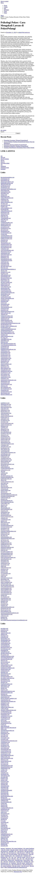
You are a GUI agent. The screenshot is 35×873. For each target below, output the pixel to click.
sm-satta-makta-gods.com (7, 585)
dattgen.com (4, 521)
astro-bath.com (4, 483)
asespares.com (4, 510)
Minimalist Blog (18, 871)
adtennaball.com (5, 686)
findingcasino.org (5, 285)
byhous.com (4, 832)
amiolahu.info (4, 784)
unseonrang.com (5, 264)
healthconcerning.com (6, 238)
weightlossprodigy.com (7, 222)
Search (2, 131)
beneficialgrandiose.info (7, 796)
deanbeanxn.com (5, 196)
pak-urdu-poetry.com (6, 266)
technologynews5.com (6, 578)
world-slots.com (5, 200)
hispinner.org (4, 694)
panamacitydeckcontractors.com (9, 740)
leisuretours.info (5, 256)
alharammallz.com (5, 508)
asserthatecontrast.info (6, 790)
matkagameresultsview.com (8, 691)
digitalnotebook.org (6, 225)
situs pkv (13, 858)
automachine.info (5, 288)
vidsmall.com (4, 314)
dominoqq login (5, 167)
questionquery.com (5, 754)
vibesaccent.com (5, 414)
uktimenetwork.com (6, 404)
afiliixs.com (4, 506)
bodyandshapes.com (6, 611)
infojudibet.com (5, 193)
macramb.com (4, 736)
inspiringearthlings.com (7, 553)
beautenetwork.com (6, 608)
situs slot (3, 157)
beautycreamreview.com (7, 516)
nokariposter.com (5, 697)
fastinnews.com (5, 365)
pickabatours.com (5, 187)
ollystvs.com (4, 270)
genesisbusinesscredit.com (7, 730)
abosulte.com (4, 602)
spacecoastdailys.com (6, 589)
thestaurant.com (5, 348)
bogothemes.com (5, 448)
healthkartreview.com (6, 544)
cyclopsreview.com (5, 519)
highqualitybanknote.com (7, 547)
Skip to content (4, 1)
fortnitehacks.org (5, 809)
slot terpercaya (4, 851)
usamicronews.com (5, 377)
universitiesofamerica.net (7, 657)
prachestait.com (5, 774)
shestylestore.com (5, 393)
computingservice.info (6, 260)
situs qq (3, 161)
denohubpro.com (5, 279)
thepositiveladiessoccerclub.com (9, 494)
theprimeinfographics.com (7, 332)
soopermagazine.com (6, 588)
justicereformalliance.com (7, 443)
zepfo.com (3, 576)
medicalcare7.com (5, 685)
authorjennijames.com (6, 487)
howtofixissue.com (5, 649)
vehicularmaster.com (6, 413)
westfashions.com (5, 742)
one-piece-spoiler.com (6, 282)
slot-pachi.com (4, 229)
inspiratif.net (4, 631)
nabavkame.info (5, 837)
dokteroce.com (4, 759)
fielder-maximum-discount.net (8, 727)
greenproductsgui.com (6, 237)
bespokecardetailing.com (7, 477)
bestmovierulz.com (5, 438)
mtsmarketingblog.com (6, 767)
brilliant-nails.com (5, 756)
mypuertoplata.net (5, 646)
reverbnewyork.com (6, 433)
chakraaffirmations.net (6, 211)
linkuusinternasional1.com (7, 464)
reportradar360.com (6, 749)
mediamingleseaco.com (7, 765)
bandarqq (3, 169)
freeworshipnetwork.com (7, 502)
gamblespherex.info (6, 297)
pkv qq (28, 857)
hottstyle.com (4, 550)
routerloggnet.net (5, 670)
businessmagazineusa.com (7, 311)
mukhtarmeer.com (5, 563)
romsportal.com (5, 390)
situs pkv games (5, 850)
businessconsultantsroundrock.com (9, 613)
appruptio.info (4, 845)
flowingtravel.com (5, 681)
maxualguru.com (5, 227)
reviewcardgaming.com (7, 321)
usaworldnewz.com (6, 405)
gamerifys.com (4, 630)
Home (5, 5)
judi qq (2, 160)
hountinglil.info (5, 209)
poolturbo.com (4, 772)
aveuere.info (4, 234)
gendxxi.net (4, 302)
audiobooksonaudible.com (7, 607)
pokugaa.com (4, 385)
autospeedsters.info (5, 289)
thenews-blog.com (5, 580)
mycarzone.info (5, 305)
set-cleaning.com (5, 596)
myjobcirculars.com (6, 666)
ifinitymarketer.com (6, 368)
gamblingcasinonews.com (7, 656)
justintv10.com (4, 762)
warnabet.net (4, 825)
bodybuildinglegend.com (7, 755)
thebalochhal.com (5, 411)
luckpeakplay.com (5, 375)
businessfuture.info (5, 192)
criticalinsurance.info (6, 695)
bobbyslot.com (4, 216)
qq (9, 863)
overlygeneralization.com (7, 250)
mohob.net (3, 221)
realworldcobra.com (6, 286)
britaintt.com (4, 617)
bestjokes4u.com (5, 212)
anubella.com (4, 605)
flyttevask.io (4, 831)
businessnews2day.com (7, 316)
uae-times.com (4, 628)
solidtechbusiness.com (6, 320)
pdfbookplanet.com (6, 275)
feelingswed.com (5, 534)
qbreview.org (4, 660)
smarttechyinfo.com (6, 224)
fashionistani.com (5, 532)
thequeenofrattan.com (6, 278)
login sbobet (26, 860)
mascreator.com (5, 560)
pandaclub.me (4, 829)
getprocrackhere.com (6, 364)
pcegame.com (4, 570)
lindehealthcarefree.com (7, 183)
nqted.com (3, 566)
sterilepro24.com (5, 318)
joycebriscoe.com (5, 420)
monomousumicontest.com (7, 292)
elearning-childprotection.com (8, 710)
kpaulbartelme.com (5, 327)
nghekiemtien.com (5, 768)
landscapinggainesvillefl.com (8, 557)
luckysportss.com (5, 374)
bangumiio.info (4, 793)
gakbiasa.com (4, 838)
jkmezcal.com (4, 342)
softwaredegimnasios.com (7, 586)
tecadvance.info (5, 781)
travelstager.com (5, 745)
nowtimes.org (4, 815)
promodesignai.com (6, 598)
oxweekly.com (4, 739)
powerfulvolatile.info (6, 802)
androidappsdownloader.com (8, 701)
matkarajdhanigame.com (7, 197)
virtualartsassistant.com (6, 330)
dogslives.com (4, 273)
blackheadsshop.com (6, 324)
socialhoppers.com (5, 717)
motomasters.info (5, 304)
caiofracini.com (5, 262)
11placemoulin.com (6, 218)
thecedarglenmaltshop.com (7, 177)
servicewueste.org (5, 662)
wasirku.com (4, 770)
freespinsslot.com (5, 231)
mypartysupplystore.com (7, 423)
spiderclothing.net (5, 467)
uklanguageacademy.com (7, 181)
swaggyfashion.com (6, 751)
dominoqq (3, 166)
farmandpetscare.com (6, 259)
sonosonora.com (5, 462)
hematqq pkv (27, 861)
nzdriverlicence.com (6, 567)
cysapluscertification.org (7, 807)
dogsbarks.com (4, 524)
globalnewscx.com (5, 272)
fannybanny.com (5, 367)
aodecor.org (4, 812)
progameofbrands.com (6, 659)
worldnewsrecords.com (7, 317)
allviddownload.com (6, 653)
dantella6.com (4, 672)
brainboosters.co (5, 417)
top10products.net (5, 186)
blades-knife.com (5, 281)
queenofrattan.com (5, 276)
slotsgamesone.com (6, 673)
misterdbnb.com (5, 340)
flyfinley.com (4, 206)
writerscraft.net (4, 708)
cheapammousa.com (6, 493)
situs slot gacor (21, 852)
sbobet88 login (19, 860)
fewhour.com (4, 241)
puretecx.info (4, 780)
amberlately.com (5, 419)
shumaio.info (4, 805)
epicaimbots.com (5, 528)
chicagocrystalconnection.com (8, 841)
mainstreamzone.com (6, 246)
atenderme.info (4, 791)
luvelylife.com (4, 735)
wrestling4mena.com (6, 711)
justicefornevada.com (6, 254)
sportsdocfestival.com (6, 391)
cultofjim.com (4, 427)
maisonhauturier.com (6, 559)
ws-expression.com (5, 573)
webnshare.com (5, 248)
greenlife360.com (5, 641)
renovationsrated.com (6, 592)
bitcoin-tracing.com (6, 610)
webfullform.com (5, 651)
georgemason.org (5, 178)
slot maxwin (20, 851)
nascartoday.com (5, 564)
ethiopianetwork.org (6, 251)
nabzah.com (4, 688)
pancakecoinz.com (5, 205)
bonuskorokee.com (5, 355)
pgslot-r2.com (4, 572)
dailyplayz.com (4, 362)
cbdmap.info (4, 195)
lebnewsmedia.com (5, 461)
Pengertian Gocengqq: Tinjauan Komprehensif (16, 140)
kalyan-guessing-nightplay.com (9, 698)
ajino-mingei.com (5, 449)
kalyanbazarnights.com (6, 676)
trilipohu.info (4, 844)
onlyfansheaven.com (6, 723)
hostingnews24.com (6, 548)
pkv (2, 156)
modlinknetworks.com (6, 371)
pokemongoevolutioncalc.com (8, 380)
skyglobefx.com (5, 295)
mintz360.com (4, 219)
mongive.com (4, 689)
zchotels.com (4, 575)
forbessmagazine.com (6, 537)
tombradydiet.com (5, 455)
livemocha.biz (4, 818)
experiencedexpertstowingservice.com (10, 323)
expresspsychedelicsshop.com (8, 531)
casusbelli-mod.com (6, 458)
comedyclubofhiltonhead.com (8, 329)
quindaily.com (4, 601)
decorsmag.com (5, 654)
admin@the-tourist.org (24, 32)
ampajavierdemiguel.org (7, 416)
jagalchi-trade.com (5, 439)
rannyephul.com (5, 748)
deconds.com (4, 618)
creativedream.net (5, 719)
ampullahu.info (4, 787)
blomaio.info (4, 797)
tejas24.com (4, 771)
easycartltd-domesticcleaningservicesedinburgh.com (14, 620)
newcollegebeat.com (6, 432)
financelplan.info (5, 190)
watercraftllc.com (5, 503)
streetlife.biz (4, 819)
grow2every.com (5, 541)
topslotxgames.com (5, 669)
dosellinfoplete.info (5, 799)
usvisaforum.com (5, 436)
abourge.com (4, 505)
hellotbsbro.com (5, 257)
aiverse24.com (4, 604)
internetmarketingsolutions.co (8, 269)
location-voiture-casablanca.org (9, 326)
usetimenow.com (5, 702)
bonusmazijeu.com (5, 352)
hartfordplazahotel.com (6, 834)
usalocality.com (5, 408)
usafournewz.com (5, 410)
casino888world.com (6, 339)
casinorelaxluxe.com (6, 358)
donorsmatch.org (5, 813)
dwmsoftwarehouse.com (7, 525)
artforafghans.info (5, 775)
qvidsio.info (4, 803)
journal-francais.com (6, 761)
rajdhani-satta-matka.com (7, 707)
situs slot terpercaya (11, 852)
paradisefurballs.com (6, 232)
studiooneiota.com (5, 283)
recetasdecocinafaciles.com (7, 496)
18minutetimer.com (5, 243)
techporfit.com (4, 637)
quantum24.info (5, 308)
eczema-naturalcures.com (7, 481)
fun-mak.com (4, 337)
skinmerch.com (4, 435)
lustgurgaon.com (5, 213)
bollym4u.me (4, 826)
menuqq (3, 848)
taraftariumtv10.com (6, 752)
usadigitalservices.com (6, 716)
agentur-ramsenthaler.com (7, 298)
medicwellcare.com (6, 313)
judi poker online (5, 163)
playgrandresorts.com (6, 388)
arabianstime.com (5, 512)
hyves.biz (3, 821)
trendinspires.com (5, 746)
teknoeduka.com (5, 579)
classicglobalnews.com (6, 614)
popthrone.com (4, 199)
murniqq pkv (19, 861)
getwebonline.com (5, 721)
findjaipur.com (4, 426)
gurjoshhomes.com (5, 454)
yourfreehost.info (5, 451)
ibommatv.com (4, 635)
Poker (5, 13)
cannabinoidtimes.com (6, 235)
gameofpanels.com (5, 700)
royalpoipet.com (5, 346)
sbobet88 (11, 851)
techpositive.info (5, 263)
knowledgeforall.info (6, 713)
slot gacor (30, 850)
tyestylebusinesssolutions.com (8, 345)
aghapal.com (4, 484)
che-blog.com (4, 203)
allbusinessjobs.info (6, 184)
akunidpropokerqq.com (7, 475)
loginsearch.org (5, 810)
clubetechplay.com (5, 359)
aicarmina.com (4, 422)
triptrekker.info (4, 301)
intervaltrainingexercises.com (8, 343)
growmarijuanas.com (6, 247)
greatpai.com (4, 499)
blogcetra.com (4, 267)
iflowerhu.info (4, 840)
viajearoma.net (4, 489)
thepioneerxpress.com (6, 647)
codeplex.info (4, 473)
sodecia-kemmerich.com (7, 336)
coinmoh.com (4, 518)
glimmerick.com (5, 429)
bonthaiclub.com (5, 457)
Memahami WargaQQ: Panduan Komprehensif (16, 146)
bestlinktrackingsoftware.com (8, 349)
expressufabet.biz (5, 644)
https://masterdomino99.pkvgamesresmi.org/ (15, 867)
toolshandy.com (5, 743)
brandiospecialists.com (6, 684)
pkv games (3, 130)
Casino (5, 7)
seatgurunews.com (5, 470)
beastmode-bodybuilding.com (8, 189)
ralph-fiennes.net (5, 726)
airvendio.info (4, 777)
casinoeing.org (4, 816)
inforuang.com (4, 732)
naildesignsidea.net (5, 497)
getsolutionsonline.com (6, 692)
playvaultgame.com (6, 387)
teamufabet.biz (4, 650)
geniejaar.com (4, 215)
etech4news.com (5, 529)
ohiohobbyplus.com (6, 446)
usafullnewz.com (5, 403)
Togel (5, 11)
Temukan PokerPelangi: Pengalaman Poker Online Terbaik (19, 147)
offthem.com (4, 634)
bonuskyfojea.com (5, 353)
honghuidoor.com (5, 679)
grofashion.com (5, 378)
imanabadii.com (5, 842)
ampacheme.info (5, 786)
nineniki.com (4, 682)
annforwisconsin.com (6, 424)
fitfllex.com (4, 729)
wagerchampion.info (6, 291)
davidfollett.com (5, 430)
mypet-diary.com (5, 737)
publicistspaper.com (6, 599)
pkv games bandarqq (17, 848)
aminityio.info (4, 783)
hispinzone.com (5, 675)
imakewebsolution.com (7, 202)
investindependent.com (6, 554)
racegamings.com (5, 383)
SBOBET (6, 10)
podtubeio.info (4, 800)
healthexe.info (4, 778)
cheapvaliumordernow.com (8, 333)
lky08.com (3, 724)
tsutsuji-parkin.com (5, 490)
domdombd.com (5, 361)
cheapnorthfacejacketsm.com (8, 452)
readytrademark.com (6, 591)
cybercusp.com (4, 615)
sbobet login (4, 860)
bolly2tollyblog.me (5, 828)
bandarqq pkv (8, 855)
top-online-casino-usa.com (7, 678)
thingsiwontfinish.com (6, 394)
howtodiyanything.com (7, 551)
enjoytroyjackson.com (6, 526)
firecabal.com (4, 535)
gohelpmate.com (5, 705)
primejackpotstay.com (6, 384)
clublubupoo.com (5, 351)
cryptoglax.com (5, 445)
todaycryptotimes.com (6, 582)
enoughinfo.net (4, 822)
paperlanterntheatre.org (6, 500)
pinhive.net (3, 823)
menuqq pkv (12, 861)
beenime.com (4, 334)
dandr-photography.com (7, 758)
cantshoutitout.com (5, 643)
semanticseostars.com (6, 244)
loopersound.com (5, 440)
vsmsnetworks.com (5, 633)
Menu (2, 2)
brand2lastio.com (5, 714)
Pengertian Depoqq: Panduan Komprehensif (15, 144)
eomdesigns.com (5, 299)
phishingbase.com (5, 381)
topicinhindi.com (5, 180)
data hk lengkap (5, 159)
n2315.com (3, 720)
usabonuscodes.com (6, 583)
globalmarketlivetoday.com (7, 538)
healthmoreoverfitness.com (7, 667)
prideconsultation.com (6, 208)
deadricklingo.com (5, 294)
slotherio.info (4, 806)
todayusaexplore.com (6, 407)
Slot (5, 8)
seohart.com (4, 595)
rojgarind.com (4, 240)
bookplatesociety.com (6, 459)
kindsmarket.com (5, 733)
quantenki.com (4, 310)
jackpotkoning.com (5, 369)
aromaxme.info (4, 788)
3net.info (3, 471)
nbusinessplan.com (5, 640)
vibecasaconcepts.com (6, 307)
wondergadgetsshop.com (7, 468)
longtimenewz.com (5, 372)
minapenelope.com (5, 442)
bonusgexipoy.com (5, 356)
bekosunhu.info (5, 794)
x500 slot (3, 852)
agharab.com (4, 492)
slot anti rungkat (28, 851)
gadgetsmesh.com (5, 253)
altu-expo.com (4, 486)
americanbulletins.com (6, 509)
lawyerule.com (4, 764)
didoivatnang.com (5, 522)
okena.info (3, 474)
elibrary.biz (3, 480)
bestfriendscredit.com (6, 478)
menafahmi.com (5, 561)
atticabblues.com (5, 513)
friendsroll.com (4, 465)
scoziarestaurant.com (6, 594)
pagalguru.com (4, 569)
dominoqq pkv (4, 863)
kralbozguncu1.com (6, 556)
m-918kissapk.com (5, 835)
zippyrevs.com (4, 663)
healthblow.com (5, 704)
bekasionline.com (5, 638)
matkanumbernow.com (6, 665)
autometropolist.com (6, 515)
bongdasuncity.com (6, 228)
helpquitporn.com (5, 545)
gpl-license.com (5, 540)
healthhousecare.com (6, 543)
